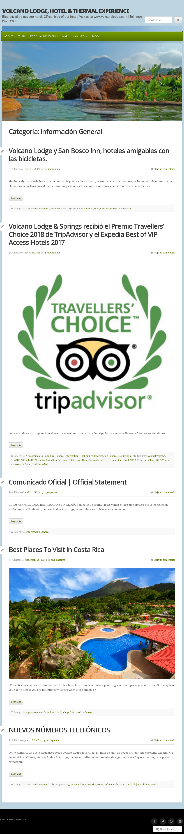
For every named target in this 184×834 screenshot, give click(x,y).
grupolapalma (52, 169)
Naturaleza (124, 208)
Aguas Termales (75, 784)
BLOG (95, 36)
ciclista (113, 208)
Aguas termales (34, 456)
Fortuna (62, 460)
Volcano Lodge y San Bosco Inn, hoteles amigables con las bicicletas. (89, 154)
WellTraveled (40, 464)
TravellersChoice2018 (149, 460)
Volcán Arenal (148, 784)
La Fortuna (110, 460)
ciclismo (104, 208)
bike (96, 208)
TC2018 (132, 460)
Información (96, 460)
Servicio (122, 460)
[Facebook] (154, 821)
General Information (67, 456)
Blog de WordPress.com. (13, 819)
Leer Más (16, 198)
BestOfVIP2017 (19, 460)
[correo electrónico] (180, 821)
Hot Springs (86, 456)
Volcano (26, 464)
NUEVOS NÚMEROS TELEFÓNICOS (59, 729)
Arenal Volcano (156, 456)
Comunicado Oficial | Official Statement (67, 481)
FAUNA (21, 36)
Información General (37, 208)
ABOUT (8, 36)
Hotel (85, 460)
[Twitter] (163, 821)
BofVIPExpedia (36, 460)
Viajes (165, 460)
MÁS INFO (78, 36)
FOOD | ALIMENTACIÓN (44, 36)
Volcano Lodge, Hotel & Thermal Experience (65, 11)
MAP (65, 36)
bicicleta (88, 208)
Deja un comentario (164, 169)
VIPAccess (16, 464)
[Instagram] (171, 821)
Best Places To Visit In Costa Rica (56, 549)
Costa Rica (49, 456)
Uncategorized (58, 208)
